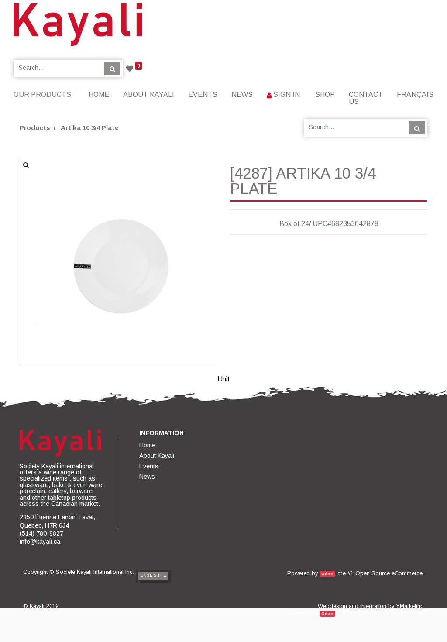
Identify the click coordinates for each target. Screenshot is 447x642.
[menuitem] (99, 94)
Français (415, 94)
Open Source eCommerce (389, 573)
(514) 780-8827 (41, 533)
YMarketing (410, 606)
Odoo (327, 573)
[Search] (112, 68)
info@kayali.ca (40, 541)
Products (35, 127)
